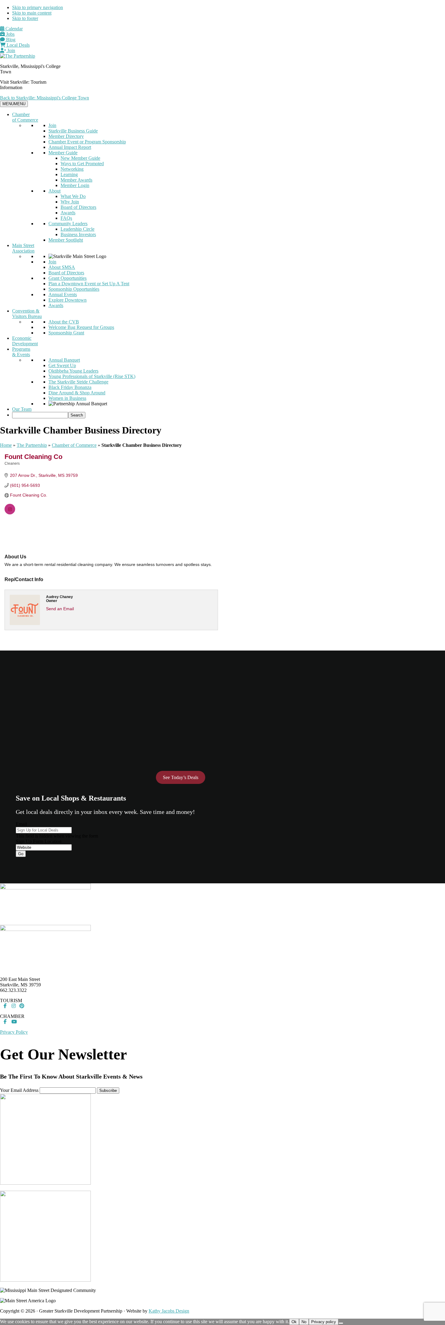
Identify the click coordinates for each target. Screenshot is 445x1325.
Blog (10, 39)
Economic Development (25, 341)
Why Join (70, 201)
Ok (294, 1322)
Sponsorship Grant (66, 332)
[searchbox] (40, 415)
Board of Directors (78, 207)
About (54, 190)
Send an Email (60, 608)
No (304, 1322)
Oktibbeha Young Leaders (73, 370)
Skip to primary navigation (37, 7)
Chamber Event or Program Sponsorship (87, 141)
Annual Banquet (64, 360)
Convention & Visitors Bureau (27, 313)
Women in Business (67, 398)
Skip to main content (31, 12)
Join (10, 50)
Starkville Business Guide (73, 130)
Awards (68, 212)
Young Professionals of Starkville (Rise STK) (91, 376)
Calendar (13, 28)
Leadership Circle (77, 229)
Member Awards (76, 179)
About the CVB (63, 321)
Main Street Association (23, 248)
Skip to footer (25, 18)
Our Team (21, 409)
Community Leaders (67, 223)
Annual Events (62, 294)
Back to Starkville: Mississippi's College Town (44, 97)
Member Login (75, 185)
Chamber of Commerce (25, 117)
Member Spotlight (65, 240)
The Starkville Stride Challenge (78, 381)
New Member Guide (80, 158)
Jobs (10, 34)
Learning (69, 174)
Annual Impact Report (69, 147)
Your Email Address (19, 1090)
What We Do (73, 196)
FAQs (66, 218)
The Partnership (32, 445)
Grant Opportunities (67, 278)
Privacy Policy (14, 1032)
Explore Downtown (67, 300)
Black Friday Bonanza (69, 387)
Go (20, 854)
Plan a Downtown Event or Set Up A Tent (88, 283)
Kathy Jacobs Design (169, 1310)
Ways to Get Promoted (82, 163)
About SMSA (61, 267)
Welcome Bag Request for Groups (81, 327)
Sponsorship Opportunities (73, 289)
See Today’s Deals (180, 777)
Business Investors (78, 234)
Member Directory (66, 136)
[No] (340, 1323)
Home (6, 445)
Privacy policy (323, 1322)
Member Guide (62, 152)
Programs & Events (21, 351)
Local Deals (17, 45)
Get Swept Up (62, 365)
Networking (72, 169)
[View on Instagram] (10, 512)
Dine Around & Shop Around (76, 392)
